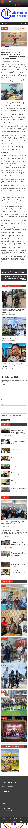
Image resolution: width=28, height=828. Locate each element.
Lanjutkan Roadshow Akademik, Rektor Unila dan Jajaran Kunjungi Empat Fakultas (13, 342)
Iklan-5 (12, 485)
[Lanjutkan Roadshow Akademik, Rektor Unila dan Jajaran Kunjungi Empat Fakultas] (14, 330)
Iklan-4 (12, 477)
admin (11, 319)
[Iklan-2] (5, 463)
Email (2, 409)
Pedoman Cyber (8, 815)
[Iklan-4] (5, 478)
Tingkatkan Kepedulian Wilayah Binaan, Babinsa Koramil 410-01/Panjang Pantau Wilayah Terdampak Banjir (14, 315)
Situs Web (3, 414)
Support (6, 800)
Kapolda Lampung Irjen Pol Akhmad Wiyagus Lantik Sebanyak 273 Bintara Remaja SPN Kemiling (13, 276)
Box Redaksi (7, 812)
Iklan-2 (12, 462)
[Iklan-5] (5, 486)
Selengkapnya (4, 541)
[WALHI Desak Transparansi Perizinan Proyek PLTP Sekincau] (5, 568)
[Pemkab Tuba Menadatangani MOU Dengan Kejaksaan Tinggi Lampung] (5, 445)
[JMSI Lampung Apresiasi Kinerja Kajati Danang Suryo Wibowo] (14, 514)
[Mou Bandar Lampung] (5, 455)
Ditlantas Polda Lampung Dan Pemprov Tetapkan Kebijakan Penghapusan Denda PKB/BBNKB (12, 369)
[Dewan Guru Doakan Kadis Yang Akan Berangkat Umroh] (5, 494)
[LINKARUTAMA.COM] (2, 23)
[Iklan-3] (5, 471)
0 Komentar (16, 66)
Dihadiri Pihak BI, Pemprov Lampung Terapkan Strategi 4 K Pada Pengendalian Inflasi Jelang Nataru (15, 283)
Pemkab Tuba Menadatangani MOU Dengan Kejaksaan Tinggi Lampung (18, 446)
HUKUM (4, 522)
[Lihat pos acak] (25, 23)
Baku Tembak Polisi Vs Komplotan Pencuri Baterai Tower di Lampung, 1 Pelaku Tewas (19, 577)
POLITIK (2, 49)
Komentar (3, 389)
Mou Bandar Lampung (16, 454)
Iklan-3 (12, 469)
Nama (2, 404)
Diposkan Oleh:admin (6, 66)
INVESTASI (4, 643)
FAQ (5, 803)
